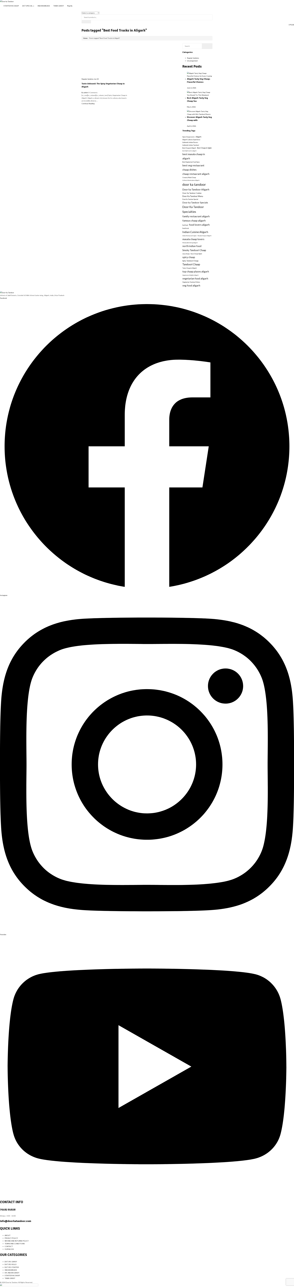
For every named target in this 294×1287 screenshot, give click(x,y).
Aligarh (198, 137)
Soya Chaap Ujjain (196, 254)
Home (85, 38)
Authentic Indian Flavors (190, 142)
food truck (185, 228)
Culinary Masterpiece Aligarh (190, 180)
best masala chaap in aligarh (193, 156)
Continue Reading (88, 103)
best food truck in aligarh (189, 151)
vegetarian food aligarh (195, 278)
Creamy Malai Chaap (189, 177)
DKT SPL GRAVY (11, 1262)
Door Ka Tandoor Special (190, 199)
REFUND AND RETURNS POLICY (17, 1241)
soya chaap (186, 254)
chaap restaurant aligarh (195, 173)
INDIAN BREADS (44, 6)
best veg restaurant (193, 165)
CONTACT (9, 1246)
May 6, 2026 (191, 107)
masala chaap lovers (193, 239)
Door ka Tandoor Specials (195, 202)
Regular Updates (88, 79)
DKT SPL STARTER (12, 1267)
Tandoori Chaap (191, 264)
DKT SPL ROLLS (10, 1264)
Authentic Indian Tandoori (190, 145)
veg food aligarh (191, 285)
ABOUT (7, 1235)
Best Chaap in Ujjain (204, 148)
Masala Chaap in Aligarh (204, 235)
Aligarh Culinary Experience (191, 140)
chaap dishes (189, 169)
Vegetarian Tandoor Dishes (191, 282)
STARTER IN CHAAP (11, 6)
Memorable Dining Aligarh (190, 242)
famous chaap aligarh (194, 220)
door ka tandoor (194, 184)
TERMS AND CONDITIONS (15, 1244)
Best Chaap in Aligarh (189, 148)
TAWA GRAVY (58, 6)
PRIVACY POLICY (11, 1238)
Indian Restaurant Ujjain (189, 235)
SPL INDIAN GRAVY (12, 1273)
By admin (85, 92)
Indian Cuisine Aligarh (195, 232)
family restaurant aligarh (196, 216)
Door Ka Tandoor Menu (192, 196)
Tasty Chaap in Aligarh (189, 268)
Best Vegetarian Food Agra (191, 162)
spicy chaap (188, 257)
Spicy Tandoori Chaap (190, 261)
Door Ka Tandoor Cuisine (191, 193)
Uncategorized (192, 61)
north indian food (191, 246)
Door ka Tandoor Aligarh (195, 189)
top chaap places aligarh (195, 271)
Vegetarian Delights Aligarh (190, 275)
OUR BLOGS (9, 1249)
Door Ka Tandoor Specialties (193, 209)
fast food (185, 225)
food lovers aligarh (199, 224)
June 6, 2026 (191, 88)
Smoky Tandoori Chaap (194, 250)
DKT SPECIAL (27, 6)
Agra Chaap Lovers (188, 137)
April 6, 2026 (191, 126)
